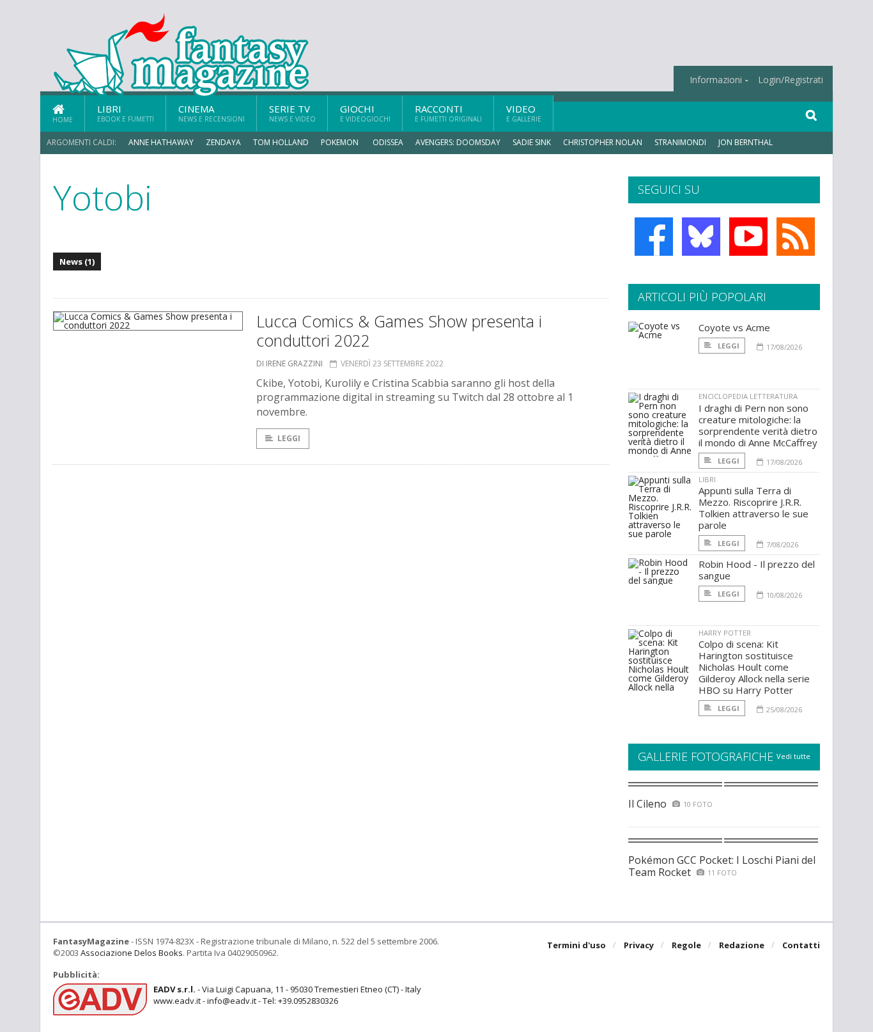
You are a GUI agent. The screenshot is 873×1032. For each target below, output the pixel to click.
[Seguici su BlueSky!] (701, 236)
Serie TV (292, 112)
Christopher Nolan (602, 142)
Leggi (288, 438)
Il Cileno (647, 804)
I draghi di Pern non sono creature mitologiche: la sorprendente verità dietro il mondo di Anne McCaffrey (758, 425)
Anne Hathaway (161, 142)
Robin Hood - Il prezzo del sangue (757, 570)
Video (523, 112)
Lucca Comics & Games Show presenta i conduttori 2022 (399, 330)
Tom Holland (281, 142)
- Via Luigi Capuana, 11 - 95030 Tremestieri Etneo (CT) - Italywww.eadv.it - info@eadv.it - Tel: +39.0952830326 (287, 994)
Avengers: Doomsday (457, 142)
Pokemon (340, 142)
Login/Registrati (790, 79)
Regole (686, 945)
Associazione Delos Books (132, 952)
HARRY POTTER (725, 632)
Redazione (741, 945)
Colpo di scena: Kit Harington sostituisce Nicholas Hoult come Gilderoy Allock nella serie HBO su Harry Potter (754, 666)
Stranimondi (680, 142)
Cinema (211, 112)
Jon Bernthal (745, 142)
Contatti (801, 945)
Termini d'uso (576, 945)
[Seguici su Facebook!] (654, 236)
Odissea (388, 142)
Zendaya (223, 142)
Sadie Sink (532, 142)
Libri (125, 112)
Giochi (365, 112)
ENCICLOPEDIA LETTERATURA (748, 396)
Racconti (448, 112)
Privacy (639, 945)
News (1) (77, 261)
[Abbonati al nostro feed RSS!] (795, 236)
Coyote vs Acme (734, 327)
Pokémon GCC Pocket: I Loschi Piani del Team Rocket (721, 866)
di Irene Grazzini (289, 363)
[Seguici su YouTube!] (748, 236)
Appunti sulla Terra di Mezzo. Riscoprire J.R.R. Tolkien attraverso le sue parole (753, 507)
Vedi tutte (793, 756)
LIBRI (707, 479)
